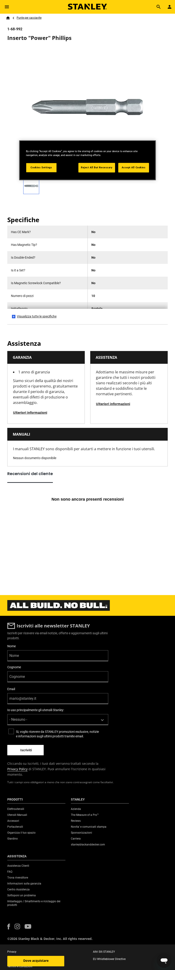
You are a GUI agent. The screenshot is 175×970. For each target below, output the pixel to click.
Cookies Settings (41, 167)
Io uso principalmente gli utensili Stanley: (35, 710)
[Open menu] (7, 7)
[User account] (169, 7)
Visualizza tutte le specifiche (37, 316)
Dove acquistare (36, 960)
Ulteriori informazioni (30, 412)
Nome (11, 646)
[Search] (158, 7)
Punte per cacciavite (29, 17)
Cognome (14, 667)
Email (11, 689)
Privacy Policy (17, 769)
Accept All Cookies (133, 167)
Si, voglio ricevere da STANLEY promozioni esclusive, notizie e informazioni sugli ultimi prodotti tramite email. (57, 734)
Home (8, 18)
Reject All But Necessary (97, 167)
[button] (8, 926)
